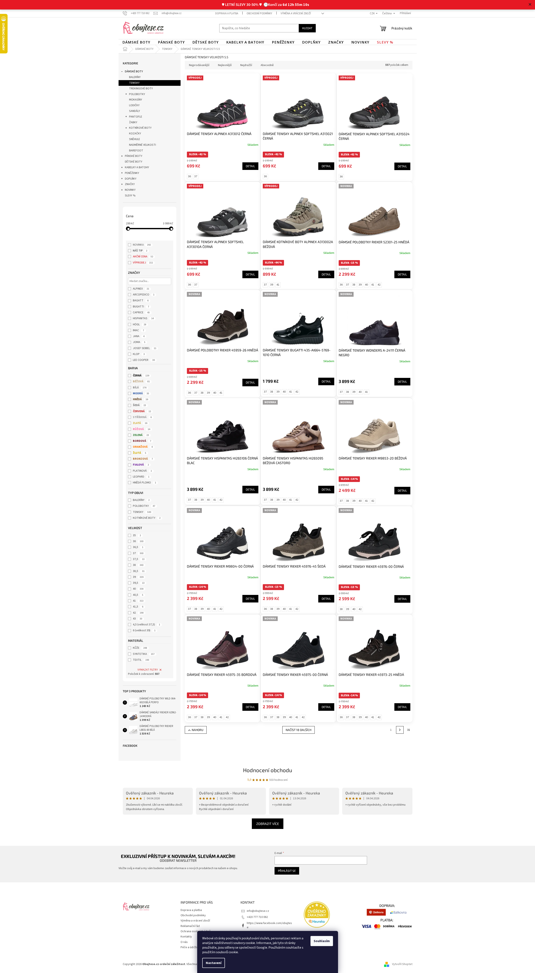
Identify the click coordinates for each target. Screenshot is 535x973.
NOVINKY (130, 190)
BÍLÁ (139, 387)
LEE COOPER (144, 360)
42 (138, 613)
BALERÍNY (135, 77)
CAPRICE (141, 312)
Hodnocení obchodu (267, 770)
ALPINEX (141, 289)
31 (408, 730)
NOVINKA (142, 245)
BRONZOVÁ (143, 459)
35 (137, 535)
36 (138, 541)
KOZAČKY (135, 133)
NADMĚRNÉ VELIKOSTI (142, 145)
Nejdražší (246, 65)
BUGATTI (141, 306)
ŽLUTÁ (139, 453)
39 (138, 577)
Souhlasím (322, 941)
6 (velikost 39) (144, 630)
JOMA (139, 342)
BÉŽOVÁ (141, 381)
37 (138, 553)
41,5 (138, 607)
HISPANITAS (143, 318)
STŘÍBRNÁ (142, 417)
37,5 (138, 559)
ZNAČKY (130, 184)
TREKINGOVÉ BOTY (141, 88)
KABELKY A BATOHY (137, 167)
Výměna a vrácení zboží (296, 13)
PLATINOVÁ (142, 471)
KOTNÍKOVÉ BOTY (140, 128)
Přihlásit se (287, 870)
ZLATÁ (140, 423)
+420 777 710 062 (257, 917)
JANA (138, 336)
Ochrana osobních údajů (196, 931)
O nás (184, 942)
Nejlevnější (225, 65)
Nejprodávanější (199, 65)
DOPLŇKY (130, 179)
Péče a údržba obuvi (193, 947)
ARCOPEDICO (143, 295)
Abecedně (267, 65)
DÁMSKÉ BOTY (134, 71)
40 (138, 589)
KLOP (139, 354)
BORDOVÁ (142, 441)
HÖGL (139, 324)
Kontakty (186, 937)
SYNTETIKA (144, 654)
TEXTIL (141, 660)
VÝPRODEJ (143, 263)
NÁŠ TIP (140, 251)
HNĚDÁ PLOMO (144, 483)
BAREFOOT (136, 150)
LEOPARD (141, 477)
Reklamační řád (190, 926)
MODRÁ (141, 393)
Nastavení (213, 963)
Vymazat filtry (147, 670)
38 (138, 565)
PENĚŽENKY (132, 173)
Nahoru (197, 730)
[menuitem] (136, 42)
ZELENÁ (141, 435)
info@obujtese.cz (258, 911)
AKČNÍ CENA (143, 256)
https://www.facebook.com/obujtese (269, 925)
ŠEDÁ (139, 405)
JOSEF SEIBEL (144, 348)
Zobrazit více (267, 824)
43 (137, 619)
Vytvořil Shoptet (402, 964)
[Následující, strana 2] (400, 730)
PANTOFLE (135, 117)
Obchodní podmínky (259, 13)
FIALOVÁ (141, 465)
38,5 (138, 571)
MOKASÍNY (135, 100)
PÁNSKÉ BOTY (133, 156)
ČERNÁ (141, 375)
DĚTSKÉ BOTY (133, 162)
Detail (250, 166)
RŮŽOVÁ (141, 429)
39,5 (138, 583)
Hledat (307, 28)
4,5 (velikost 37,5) (146, 624)
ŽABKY (133, 122)
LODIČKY (134, 105)
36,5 (138, 547)
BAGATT (140, 300)
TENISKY (134, 83)
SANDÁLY (134, 111)
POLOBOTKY (137, 94)
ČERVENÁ (142, 411)
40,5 (138, 595)
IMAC (138, 330)
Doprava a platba (226, 13)
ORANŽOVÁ (143, 447)
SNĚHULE (134, 139)
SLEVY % (130, 195)
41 (138, 601)
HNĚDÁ (140, 399)
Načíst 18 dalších (298, 730)
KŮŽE (140, 648)
